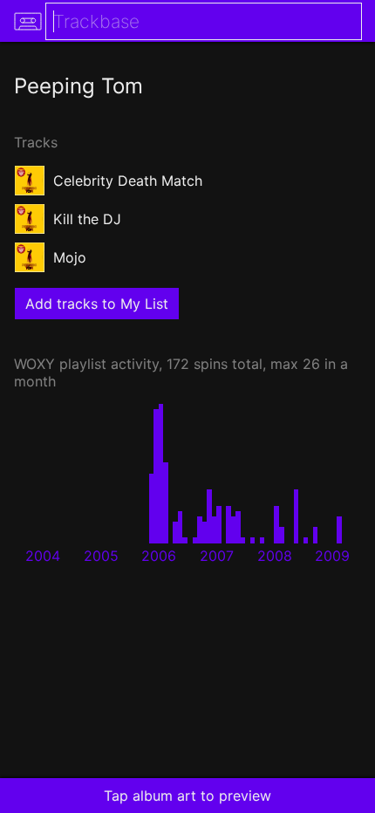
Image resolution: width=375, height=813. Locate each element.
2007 (217, 555)
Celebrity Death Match (127, 180)
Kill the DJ (87, 219)
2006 (158, 555)
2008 (274, 555)
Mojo (69, 257)
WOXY (34, 363)
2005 (101, 555)
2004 (42, 555)
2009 (332, 555)
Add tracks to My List (96, 303)
